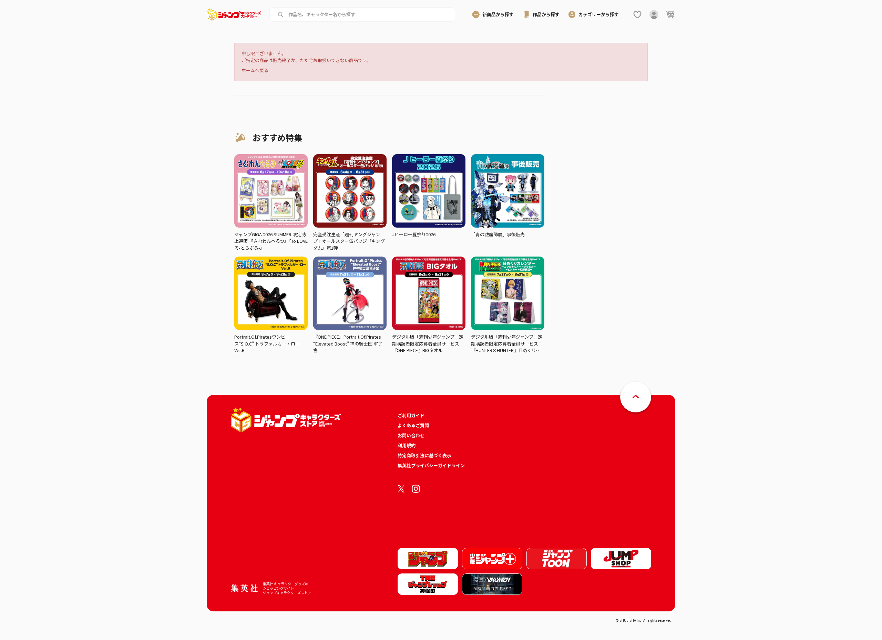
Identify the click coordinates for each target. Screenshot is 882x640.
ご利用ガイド (411, 415)
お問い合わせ (411, 435)
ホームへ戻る (255, 70)
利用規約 (407, 445)
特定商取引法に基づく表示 (424, 455)
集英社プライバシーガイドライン (431, 465)
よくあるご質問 (413, 425)
